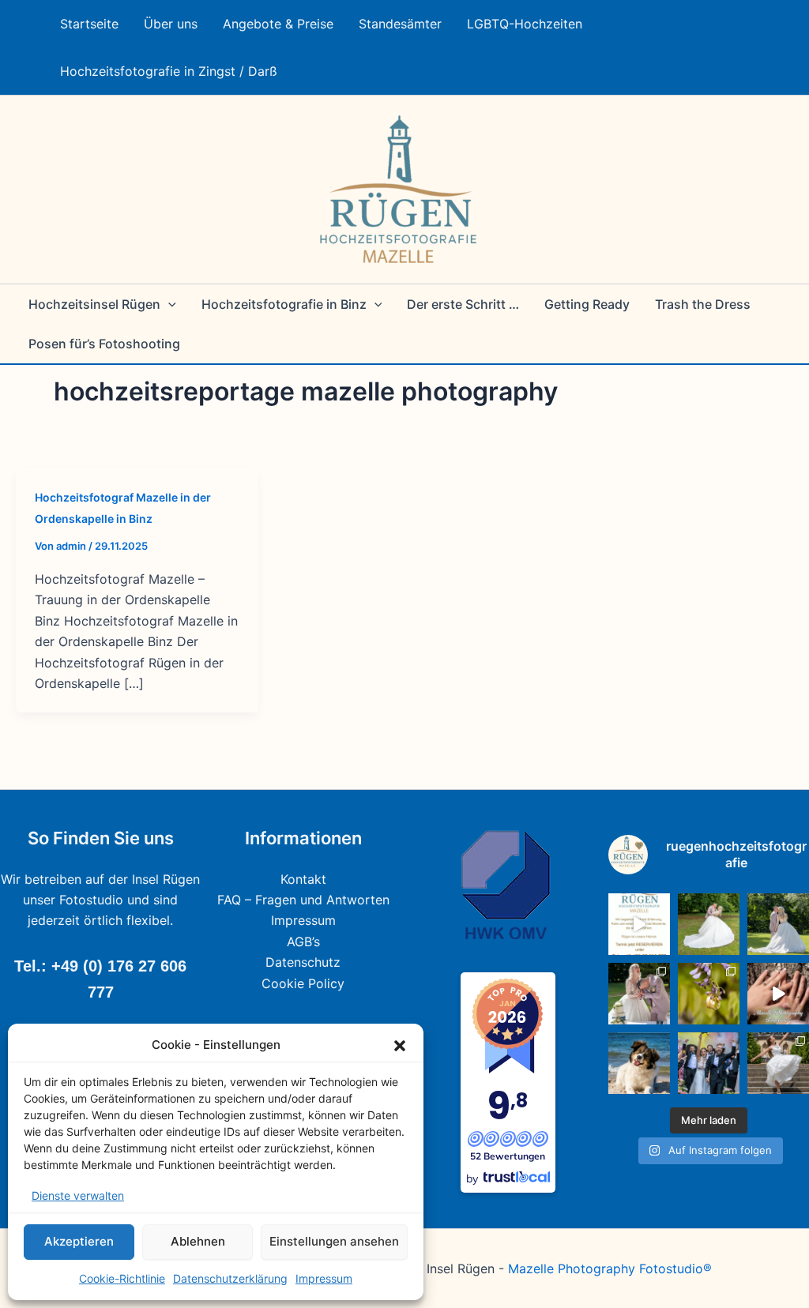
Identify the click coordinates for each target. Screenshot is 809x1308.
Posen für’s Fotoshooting (104, 343)
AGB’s (303, 941)
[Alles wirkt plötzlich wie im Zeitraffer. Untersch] (708, 1063)
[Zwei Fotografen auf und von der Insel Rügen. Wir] (639, 924)
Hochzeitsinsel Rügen (94, 304)
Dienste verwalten (78, 1195)
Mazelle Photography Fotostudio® (610, 1268)
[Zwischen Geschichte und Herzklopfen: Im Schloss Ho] (778, 924)
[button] (400, 1046)
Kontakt (303, 879)
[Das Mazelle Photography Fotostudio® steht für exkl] (778, 993)
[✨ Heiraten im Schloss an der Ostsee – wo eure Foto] (708, 924)
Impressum (323, 1278)
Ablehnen (198, 1241)
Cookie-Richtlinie (122, 1278)
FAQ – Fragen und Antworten (303, 900)
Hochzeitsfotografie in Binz (284, 304)
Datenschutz (303, 962)
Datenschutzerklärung (230, 1278)
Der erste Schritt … (463, 304)
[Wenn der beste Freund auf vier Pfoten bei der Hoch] (639, 1063)
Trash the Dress (703, 304)
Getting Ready (587, 304)
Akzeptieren (79, 1241)
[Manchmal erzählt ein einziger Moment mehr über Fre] (778, 1063)
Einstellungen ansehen (334, 1241)
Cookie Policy (303, 983)
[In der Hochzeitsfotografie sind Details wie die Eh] (708, 993)
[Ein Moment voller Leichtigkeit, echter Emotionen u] (639, 993)
